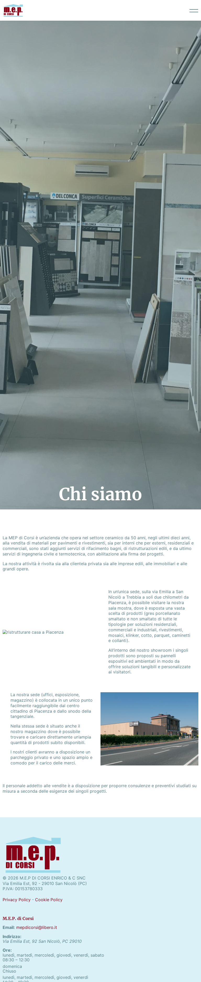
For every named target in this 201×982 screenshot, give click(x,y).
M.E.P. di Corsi (18, 918)
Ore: (7, 950)
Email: (9, 927)
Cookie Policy (49, 899)
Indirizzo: (12, 936)
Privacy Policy (17, 899)
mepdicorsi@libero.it (36, 927)
